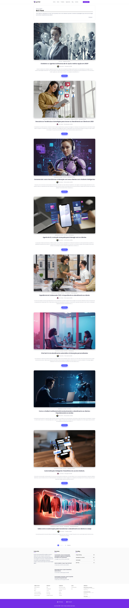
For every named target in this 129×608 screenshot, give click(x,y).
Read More (64, 75)
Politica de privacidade (37, 593)
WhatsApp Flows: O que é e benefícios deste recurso (63, 570)
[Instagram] (69, 602)
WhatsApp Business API (74, 526)
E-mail (48, 590)
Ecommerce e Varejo (62, 587)
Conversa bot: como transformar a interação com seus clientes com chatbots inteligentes (64, 179)
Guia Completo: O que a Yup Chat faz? (63, 563)
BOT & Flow (48, 592)
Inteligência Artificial (66, 61)
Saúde (60, 592)
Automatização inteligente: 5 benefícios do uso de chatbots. (64, 471)
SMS (47, 587)
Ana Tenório (61, 124)
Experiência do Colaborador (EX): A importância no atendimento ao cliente (64, 295)
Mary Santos (61, 66)
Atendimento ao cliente (47, 119)
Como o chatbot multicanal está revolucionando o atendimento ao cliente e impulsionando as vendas (64, 412)
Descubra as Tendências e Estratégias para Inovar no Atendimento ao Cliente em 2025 (64, 121)
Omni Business (71, 235)
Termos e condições (37, 592)
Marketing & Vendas (82, 119)
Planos (35, 588)
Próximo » (69, 545)
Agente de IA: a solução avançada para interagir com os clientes (64, 237)
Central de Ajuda (73, 587)
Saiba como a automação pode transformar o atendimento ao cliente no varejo (64, 529)
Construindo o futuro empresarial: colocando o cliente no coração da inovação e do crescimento (62, 556)
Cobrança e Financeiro (62, 588)
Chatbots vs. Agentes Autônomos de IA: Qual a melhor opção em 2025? (64, 64)
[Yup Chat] (37, 1)
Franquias (60, 595)
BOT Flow (60, 61)
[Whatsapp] (60, 602)
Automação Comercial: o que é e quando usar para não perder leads (64, 577)
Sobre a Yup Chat (37, 587)
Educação (60, 590)
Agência (60, 593)
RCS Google (48, 593)
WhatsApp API (49, 588)
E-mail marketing (67, 119)
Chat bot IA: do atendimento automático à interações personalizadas (64, 353)
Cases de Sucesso (59, 119)
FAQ (72, 588)
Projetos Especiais (74, 293)
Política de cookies (37, 595)
